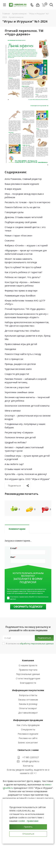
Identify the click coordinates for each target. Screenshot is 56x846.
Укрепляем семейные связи (19, 392)
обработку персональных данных (37, 643)
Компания (28, 660)
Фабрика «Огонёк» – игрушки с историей (26, 245)
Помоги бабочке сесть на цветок (22, 207)
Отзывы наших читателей (18, 469)
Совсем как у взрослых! (17, 387)
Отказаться (28, 833)
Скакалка (9, 240)
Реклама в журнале (28, 733)
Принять (28, 826)
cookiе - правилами (28, 820)
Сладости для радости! (17, 373)
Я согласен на (30, 643)
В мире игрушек (13, 188)
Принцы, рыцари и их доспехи (20, 364)
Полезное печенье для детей (20, 437)
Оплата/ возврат (28, 708)
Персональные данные (28, 674)
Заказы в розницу (28, 703)
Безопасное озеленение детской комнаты (27, 405)
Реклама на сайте (28, 738)
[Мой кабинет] (37, 4)
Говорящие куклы (14, 212)
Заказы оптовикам (28, 699)
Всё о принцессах (14, 359)
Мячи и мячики (13, 410)
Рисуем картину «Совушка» (19, 432)
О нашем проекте (28, 665)
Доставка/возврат (28, 712)
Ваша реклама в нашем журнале (22, 183)
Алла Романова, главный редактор (23, 178)
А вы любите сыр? (14, 464)
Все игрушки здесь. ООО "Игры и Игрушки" (27, 479)
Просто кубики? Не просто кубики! (23, 267)
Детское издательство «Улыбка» (22, 330)
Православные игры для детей (21, 344)
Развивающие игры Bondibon (20, 295)
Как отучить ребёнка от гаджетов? (23, 272)
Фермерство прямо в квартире (21, 290)
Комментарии (17, 528)
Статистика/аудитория (28, 678)
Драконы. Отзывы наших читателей (23, 217)
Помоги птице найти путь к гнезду (23, 354)
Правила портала (28, 669)
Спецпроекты (28, 729)
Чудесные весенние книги (18, 368)
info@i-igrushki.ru (30, 761)
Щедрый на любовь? (15, 442)
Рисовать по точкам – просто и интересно (27, 202)
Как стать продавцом (28, 725)
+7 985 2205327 (30, 757)
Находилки (10, 349)
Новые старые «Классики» (18, 235)
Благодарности (28, 682)
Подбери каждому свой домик (21, 222)
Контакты (28, 765)
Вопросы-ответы (28, 695)
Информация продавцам (28, 720)
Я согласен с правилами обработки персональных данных (29, 598)
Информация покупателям (28, 690)
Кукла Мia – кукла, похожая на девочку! (26, 474)
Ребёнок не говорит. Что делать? (22, 277)
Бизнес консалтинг (28, 742)
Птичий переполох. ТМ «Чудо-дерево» (25, 308)
